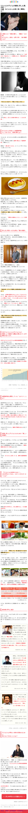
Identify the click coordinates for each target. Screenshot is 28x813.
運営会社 (2, 810)
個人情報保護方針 (13, 810)
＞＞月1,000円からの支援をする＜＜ (14, 796)
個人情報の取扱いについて (22, 810)
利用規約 (6, 810)
